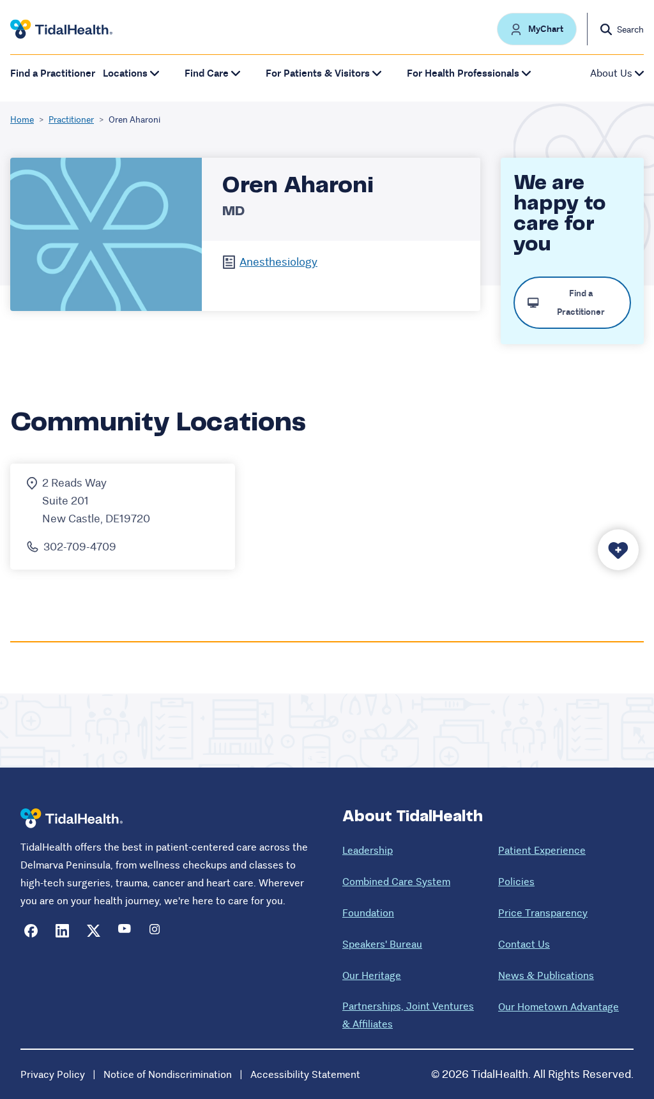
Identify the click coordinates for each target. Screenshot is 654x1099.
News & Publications (546, 975)
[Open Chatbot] (618, 549)
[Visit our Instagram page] (156, 930)
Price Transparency (543, 913)
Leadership (367, 850)
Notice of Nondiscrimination (167, 1074)
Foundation (368, 913)
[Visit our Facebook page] (31, 930)
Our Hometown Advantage (558, 1007)
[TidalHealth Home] (61, 29)
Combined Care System (396, 881)
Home (22, 119)
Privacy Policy (52, 1074)
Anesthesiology (278, 261)
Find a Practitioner (52, 73)
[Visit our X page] (93, 930)
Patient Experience (542, 850)
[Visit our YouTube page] (124, 930)
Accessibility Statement (305, 1074)
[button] (537, 29)
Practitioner (71, 119)
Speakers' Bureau (382, 944)
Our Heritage (371, 975)
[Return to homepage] (71, 818)
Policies (516, 881)
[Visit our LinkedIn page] (62, 930)
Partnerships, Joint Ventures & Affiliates (408, 1015)
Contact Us (524, 944)
